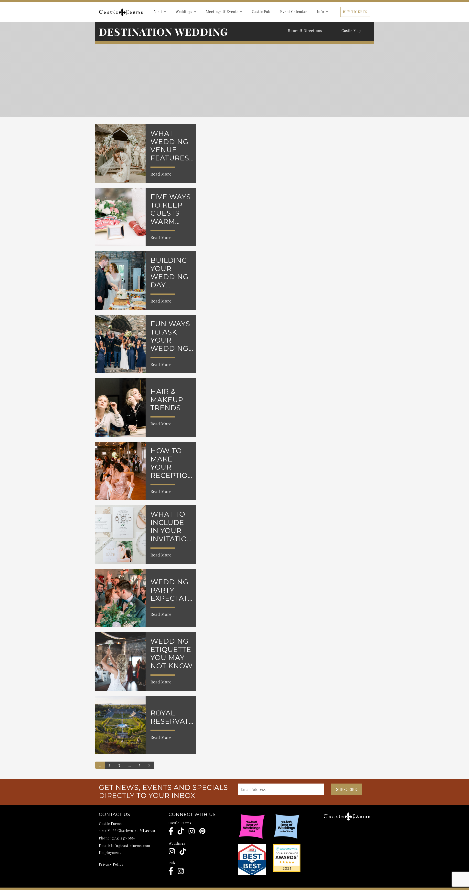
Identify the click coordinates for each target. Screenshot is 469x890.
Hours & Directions (305, 30)
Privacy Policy (111, 864)
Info (321, 11)
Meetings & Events (222, 11)
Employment (110, 852)
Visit (158, 11)
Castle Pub (261, 11)
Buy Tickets (355, 12)
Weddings (184, 11)
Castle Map (351, 30)
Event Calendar (293, 11)
